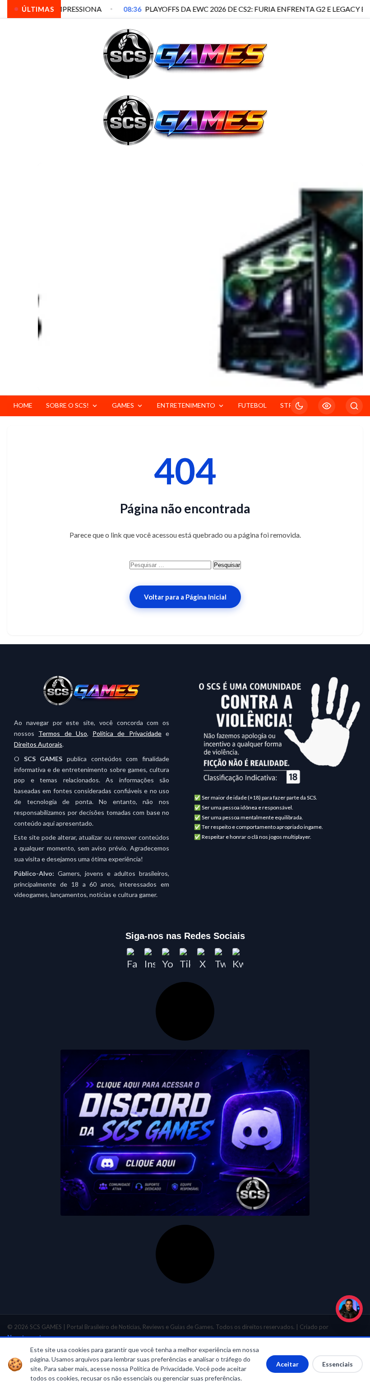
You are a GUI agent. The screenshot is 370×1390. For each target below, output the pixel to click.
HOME (23, 405)
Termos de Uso (62, 733)
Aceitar (287, 1364)
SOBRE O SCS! (67, 405)
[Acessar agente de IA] (185, 1011)
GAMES (123, 405)
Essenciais (337, 1364)
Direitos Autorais (38, 744)
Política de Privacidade (127, 733)
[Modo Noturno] (299, 405)
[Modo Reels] (326, 405)
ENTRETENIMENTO (186, 405)
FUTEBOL (252, 405)
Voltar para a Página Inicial (185, 597)
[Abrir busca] (354, 405)
